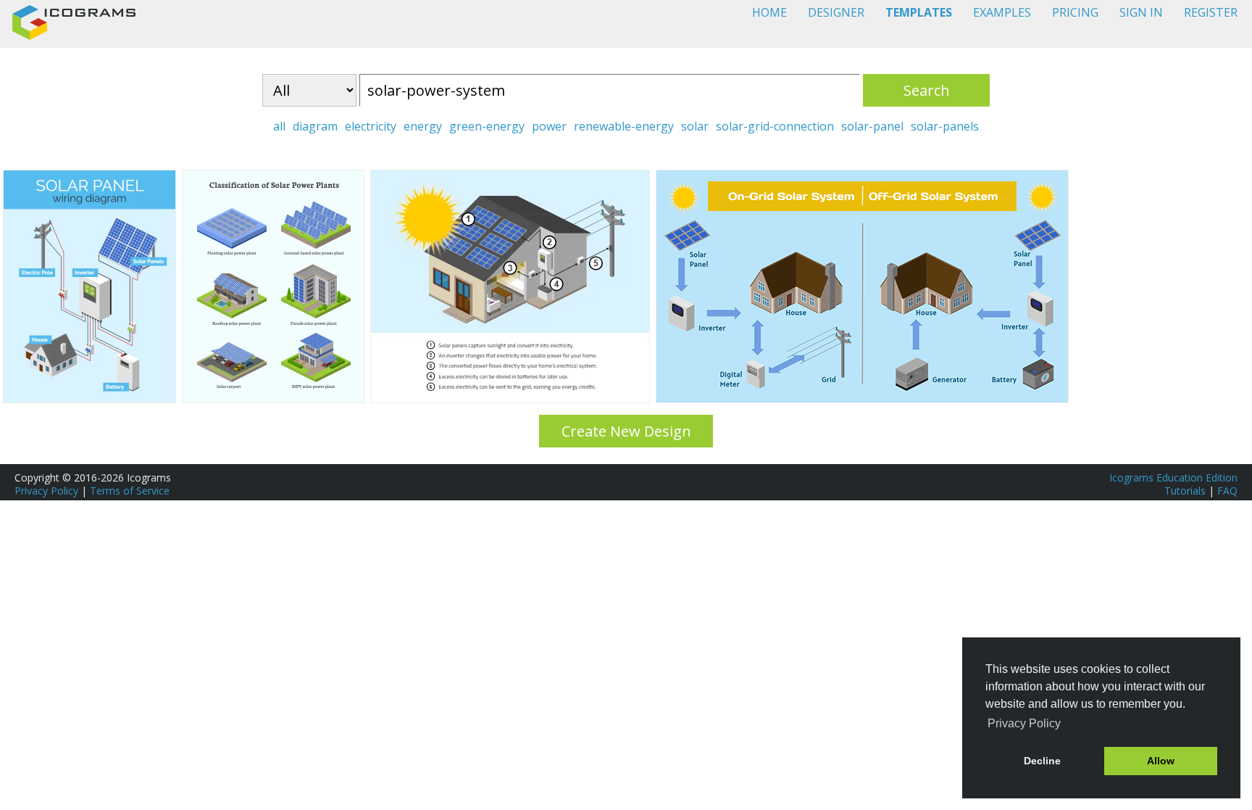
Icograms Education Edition (1173, 477)
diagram (315, 126)
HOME (769, 12)
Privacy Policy (46, 490)
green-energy (487, 126)
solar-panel (872, 126)
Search (926, 90)
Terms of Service (130, 490)
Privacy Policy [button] (1024, 723)
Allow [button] (1160, 760)
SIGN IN (1141, 12)
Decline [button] (1042, 760)
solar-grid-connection (775, 126)
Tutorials (1185, 490)
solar (695, 126)
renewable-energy (624, 126)
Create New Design (626, 431)
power (549, 126)
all (279, 126)
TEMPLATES (918, 12)
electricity (370, 126)
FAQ (1227, 490)
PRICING (1075, 12)
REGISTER (1211, 12)
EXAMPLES (1002, 12)
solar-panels (945, 126)
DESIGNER (836, 12)
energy (423, 126)
